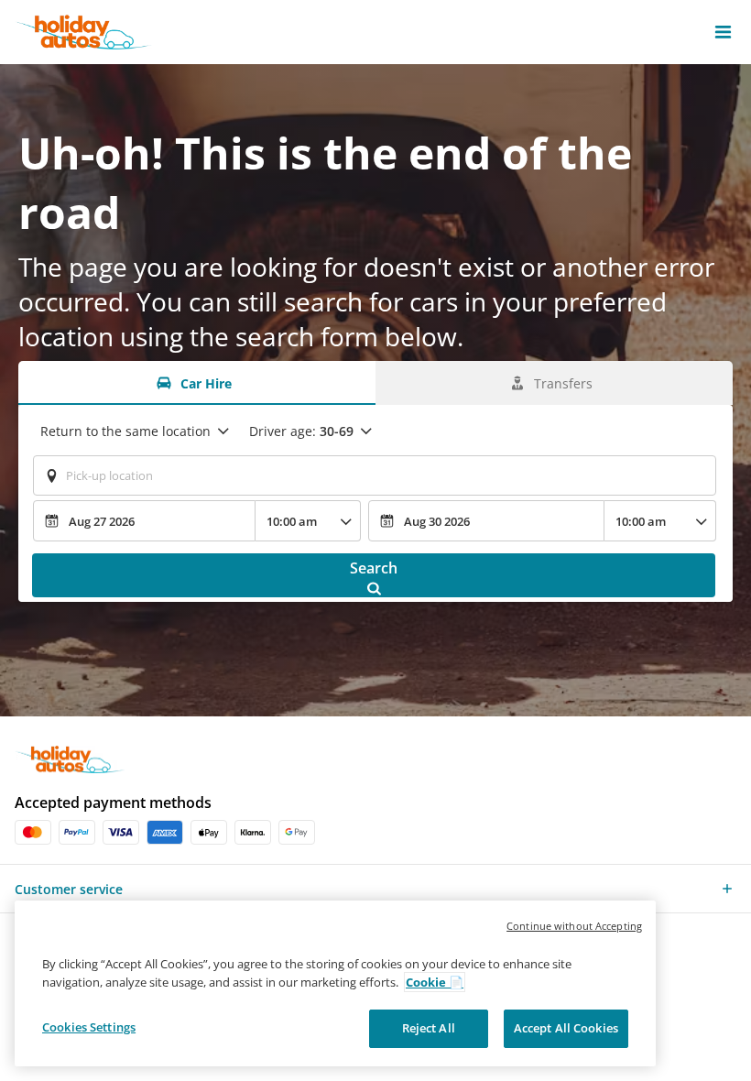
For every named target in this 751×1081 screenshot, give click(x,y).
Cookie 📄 (434, 982)
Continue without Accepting (574, 926)
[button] (723, 32)
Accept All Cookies (566, 1028)
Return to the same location (125, 431)
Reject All (428, 1028)
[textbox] (374, 475)
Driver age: (301, 431)
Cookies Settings (89, 1027)
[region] (335, 983)
